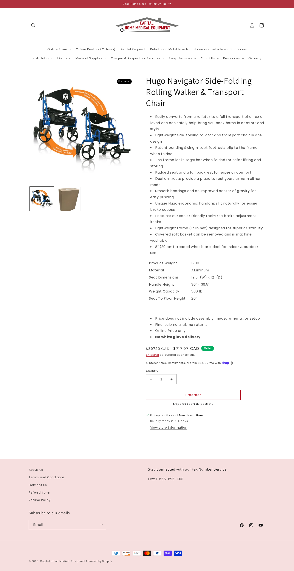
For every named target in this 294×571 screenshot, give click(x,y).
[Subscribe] (101, 525)
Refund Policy (40, 500)
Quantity (152, 371)
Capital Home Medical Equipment (62, 561)
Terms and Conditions (47, 477)
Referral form (39, 492)
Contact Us (38, 485)
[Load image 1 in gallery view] (42, 199)
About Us (36, 470)
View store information (168, 427)
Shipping (152, 355)
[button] (33, 25)
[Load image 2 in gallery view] (68, 199)
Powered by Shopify (99, 561)
